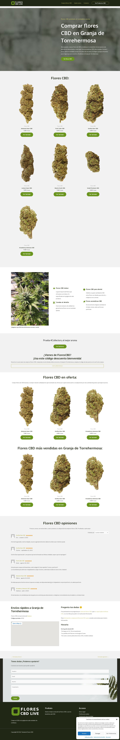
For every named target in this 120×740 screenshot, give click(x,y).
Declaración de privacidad (99, 737)
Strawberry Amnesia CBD (23, 588)
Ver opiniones (60, 346)
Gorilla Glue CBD (20, 535)
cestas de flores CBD (86, 611)
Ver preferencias (111, 733)
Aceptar (84, 733)
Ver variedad (26, 134)
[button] (117, 719)
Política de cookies (89, 737)
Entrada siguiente (103, 656)
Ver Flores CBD (68, 59)
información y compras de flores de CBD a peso (76, 618)
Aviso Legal (108, 737)
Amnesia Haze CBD (21, 576)
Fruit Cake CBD (20, 560)
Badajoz (29, 616)
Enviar (15, 698)
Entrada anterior (16, 656)
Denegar (97, 733)
